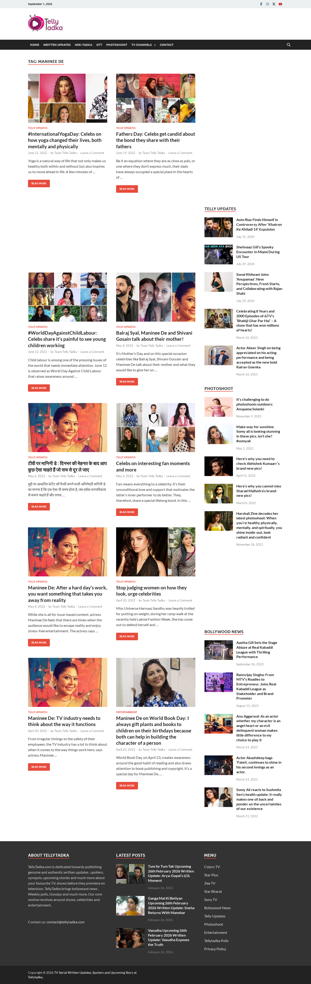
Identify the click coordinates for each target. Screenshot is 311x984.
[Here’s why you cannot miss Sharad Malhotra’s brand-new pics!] (218, 486)
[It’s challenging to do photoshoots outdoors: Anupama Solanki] (218, 400)
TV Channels (141, 45)
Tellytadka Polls (216, 940)
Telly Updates (37, 128)
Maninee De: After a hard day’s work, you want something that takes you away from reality (67, 594)
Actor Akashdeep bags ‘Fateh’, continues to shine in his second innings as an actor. (258, 764)
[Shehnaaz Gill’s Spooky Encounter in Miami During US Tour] (218, 247)
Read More (37, 182)
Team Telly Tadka (65, 153)
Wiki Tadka (83, 45)
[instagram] (267, 4)
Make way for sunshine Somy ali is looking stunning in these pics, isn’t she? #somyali (258, 433)
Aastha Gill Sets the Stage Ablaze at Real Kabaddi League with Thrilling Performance (256, 649)
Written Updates (57, 45)
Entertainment (126, 712)
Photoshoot (116, 45)
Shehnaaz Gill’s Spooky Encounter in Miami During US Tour (258, 252)
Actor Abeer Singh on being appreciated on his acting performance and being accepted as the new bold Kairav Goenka (258, 357)
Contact (166, 45)
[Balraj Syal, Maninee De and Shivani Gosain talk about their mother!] (155, 297)
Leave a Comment (92, 153)
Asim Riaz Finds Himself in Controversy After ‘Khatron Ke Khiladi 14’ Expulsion (259, 224)
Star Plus (211, 875)
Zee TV (209, 883)
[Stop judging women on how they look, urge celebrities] (155, 551)
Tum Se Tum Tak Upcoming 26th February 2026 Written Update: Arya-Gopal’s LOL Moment (171, 873)
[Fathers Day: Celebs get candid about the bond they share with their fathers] (155, 98)
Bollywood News (217, 908)
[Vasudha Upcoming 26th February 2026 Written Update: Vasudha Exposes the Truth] (130, 931)
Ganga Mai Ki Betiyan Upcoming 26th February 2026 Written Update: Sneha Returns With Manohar (171, 905)
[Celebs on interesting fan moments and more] (155, 427)
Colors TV (212, 866)
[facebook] (261, 4)
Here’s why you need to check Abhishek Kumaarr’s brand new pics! (258, 463)
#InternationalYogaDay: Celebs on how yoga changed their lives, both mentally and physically (65, 140)
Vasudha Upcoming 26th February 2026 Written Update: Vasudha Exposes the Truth (168, 937)
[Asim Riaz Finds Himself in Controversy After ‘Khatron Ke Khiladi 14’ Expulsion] (218, 220)
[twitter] (274, 4)
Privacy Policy (215, 949)
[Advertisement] (111, 236)
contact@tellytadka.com (65, 922)
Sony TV (210, 899)
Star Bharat (213, 891)
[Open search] (288, 45)
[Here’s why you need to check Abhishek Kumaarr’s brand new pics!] (218, 459)
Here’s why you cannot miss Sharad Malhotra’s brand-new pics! (258, 491)
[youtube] (280, 4)
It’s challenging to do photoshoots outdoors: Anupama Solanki (254, 404)
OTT (99, 45)
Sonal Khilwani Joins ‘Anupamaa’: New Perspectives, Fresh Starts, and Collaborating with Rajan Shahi (259, 283)
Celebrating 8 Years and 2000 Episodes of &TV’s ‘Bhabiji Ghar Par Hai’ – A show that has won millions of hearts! (257, 320)
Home (34, 45)
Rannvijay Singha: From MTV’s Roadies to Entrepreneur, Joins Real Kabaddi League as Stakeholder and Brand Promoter (256, 686)
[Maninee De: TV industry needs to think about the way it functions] (67, 682)
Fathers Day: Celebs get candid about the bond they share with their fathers (155, 140)
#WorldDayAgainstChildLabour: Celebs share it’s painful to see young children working (67, 339)
